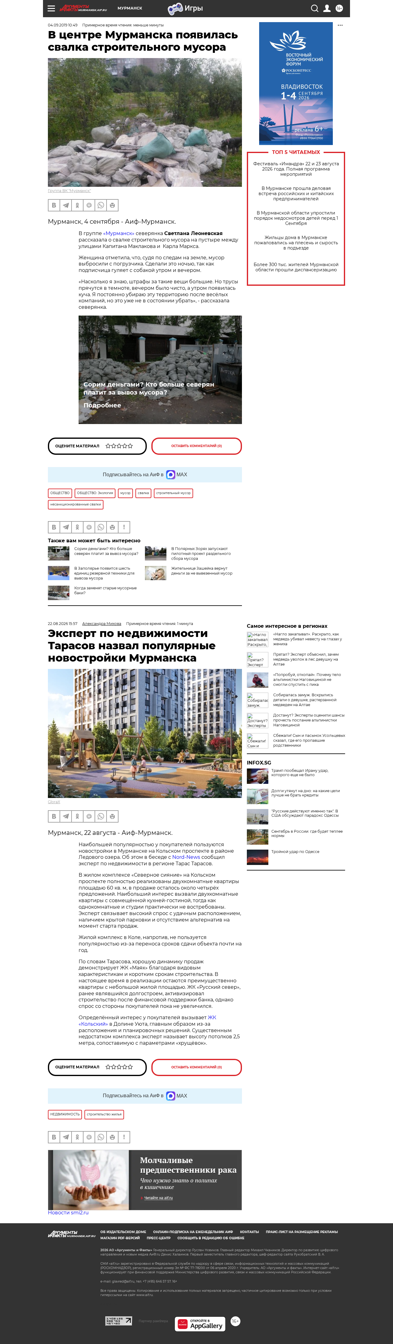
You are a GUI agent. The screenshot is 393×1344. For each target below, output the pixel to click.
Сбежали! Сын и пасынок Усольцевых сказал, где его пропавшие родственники (309, 740)
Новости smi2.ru (68, 1213)
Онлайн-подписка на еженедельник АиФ (193, 1232)
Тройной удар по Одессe (295, 852)
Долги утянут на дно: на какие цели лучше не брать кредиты (305, 793)
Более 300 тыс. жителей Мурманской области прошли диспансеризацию (296, 267)
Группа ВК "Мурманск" (69, 190)
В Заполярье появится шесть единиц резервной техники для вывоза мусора (104, 573)
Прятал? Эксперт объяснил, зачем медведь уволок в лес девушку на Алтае (306, 659)
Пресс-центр (158, 1238)
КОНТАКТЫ (249, 1232)
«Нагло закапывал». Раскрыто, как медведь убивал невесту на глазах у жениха (307, 639)
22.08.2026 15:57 (62, 623)
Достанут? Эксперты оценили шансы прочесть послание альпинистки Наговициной (308, 720)
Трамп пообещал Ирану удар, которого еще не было (300, 772)
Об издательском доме (123, 1232)
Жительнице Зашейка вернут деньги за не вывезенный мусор (201, 571)
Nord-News (186, 857)
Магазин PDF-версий (120, 1238)
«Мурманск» (118, 233)
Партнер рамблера (153, 1321)
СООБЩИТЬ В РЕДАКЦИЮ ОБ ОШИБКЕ (210, 1238)
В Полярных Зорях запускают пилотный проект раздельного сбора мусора (201, 553)
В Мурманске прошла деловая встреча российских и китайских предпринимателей (296, 194)
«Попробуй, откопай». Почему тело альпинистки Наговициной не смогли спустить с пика (307, 679)
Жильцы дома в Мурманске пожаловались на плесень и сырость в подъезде (296, 243)
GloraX (54, 802)
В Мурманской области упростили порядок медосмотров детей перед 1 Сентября (296, 218)
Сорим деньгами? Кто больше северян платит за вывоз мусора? (149, 388)
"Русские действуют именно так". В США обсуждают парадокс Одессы (305, 813)
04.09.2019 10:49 (62, 25)
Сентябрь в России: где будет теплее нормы (307, 833)
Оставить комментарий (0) (196, 446)
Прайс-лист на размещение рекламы (302, 1232)
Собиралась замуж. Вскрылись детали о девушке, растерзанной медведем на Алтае (305, 700)
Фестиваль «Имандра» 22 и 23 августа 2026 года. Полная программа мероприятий (296, 169)
